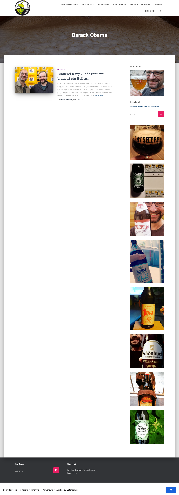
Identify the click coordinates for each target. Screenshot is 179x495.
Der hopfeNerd (69, 4)
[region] (89, 489)
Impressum (72, 473)
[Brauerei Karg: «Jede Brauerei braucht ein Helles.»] (34, 80)
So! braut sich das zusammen (146, 4)
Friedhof (150, 11)
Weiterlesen (99, 95)
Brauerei (61, 70)
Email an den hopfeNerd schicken (144, 107)
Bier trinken (119, 4)
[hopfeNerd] (22, 8)
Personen (103, 4)
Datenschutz (72, 490)
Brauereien (88, 4)
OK (170, 490)
